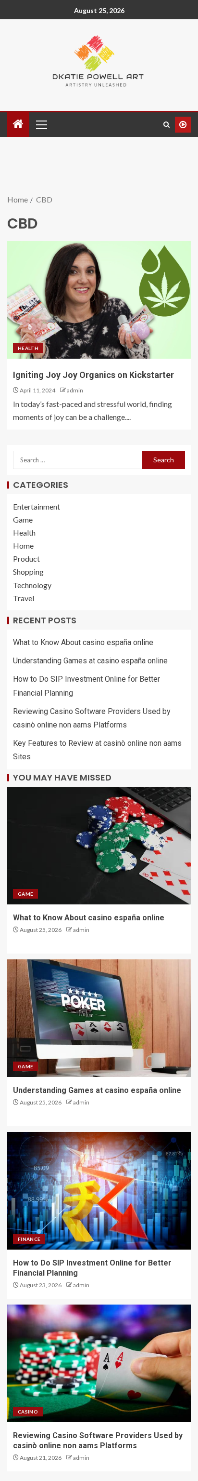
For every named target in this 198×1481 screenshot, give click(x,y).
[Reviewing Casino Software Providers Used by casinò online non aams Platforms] (99, 1363)
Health (28, 348)
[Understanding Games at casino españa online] (99, 1018)
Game (23, 519)
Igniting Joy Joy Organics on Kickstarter (93, 375)
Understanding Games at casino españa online (90, 660)
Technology (32, 585)
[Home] (18, 124)
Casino (28, 1411)
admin (75, 390)
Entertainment (36, 506)
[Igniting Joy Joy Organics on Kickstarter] (99, 300)
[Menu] (40, 124)
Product (26, 558)
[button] (40, 124)
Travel (23, 598)
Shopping (28, 571)
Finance (29, 1239)
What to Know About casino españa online (83, 642)
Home (23, 545)
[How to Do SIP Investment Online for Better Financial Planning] (99, 1191)
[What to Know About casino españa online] (99, 845)
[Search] (167, 124)
